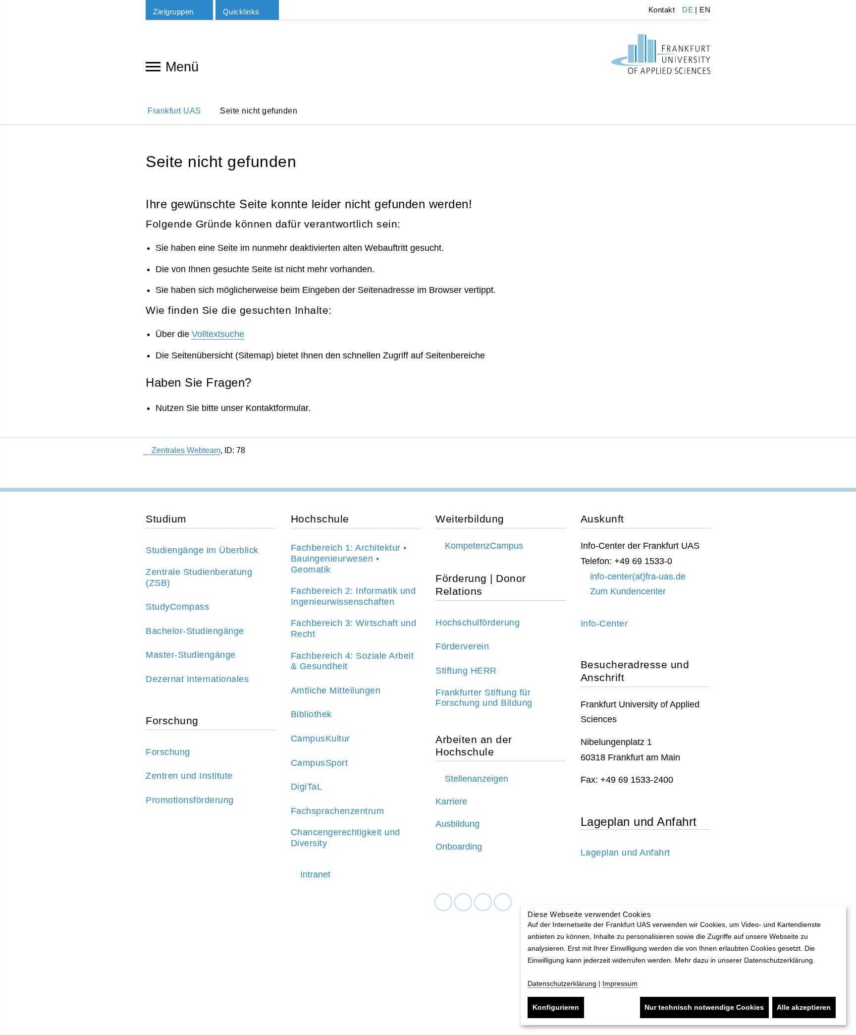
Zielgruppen (173, 11)
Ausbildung (457, 824)
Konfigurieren (556, 1007)
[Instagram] (483, 902)
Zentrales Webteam (186, 450)
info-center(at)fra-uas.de (638, 576)
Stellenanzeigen (476, 779)
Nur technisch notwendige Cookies (704, 1007)
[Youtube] (503, 902)
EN (704, 9)
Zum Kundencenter (628, 591)
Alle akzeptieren (804, 1007)
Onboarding (458, 847)
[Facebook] (443, 902)
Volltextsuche (218, 334)
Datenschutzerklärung (562, 983)
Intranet (315, 874)
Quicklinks (241, 11)
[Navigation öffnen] (153, 66)
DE (687, 9)
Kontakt (660, 9)
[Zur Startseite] (660, 54)
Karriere (451, 801)
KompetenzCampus (484, 546)
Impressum (620, 983)
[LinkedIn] (463, 902)
